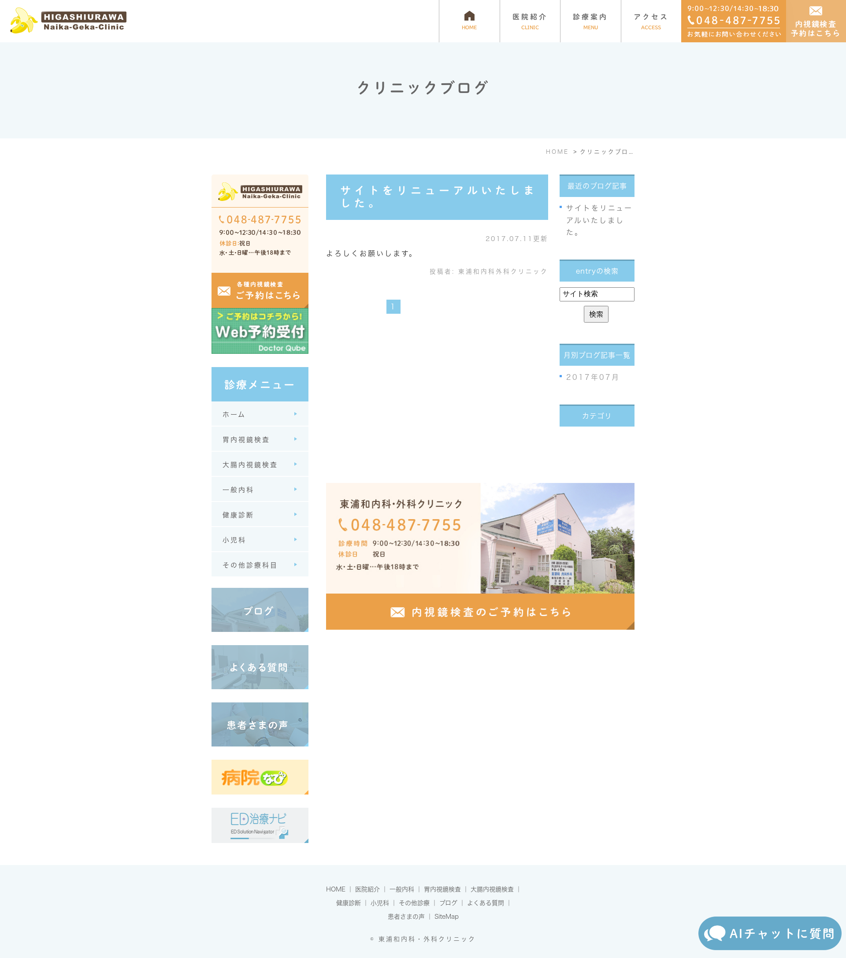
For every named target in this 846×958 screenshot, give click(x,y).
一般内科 (402, 889)
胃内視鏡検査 (442, 889)
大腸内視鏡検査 (492, 889)
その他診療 (414, 903)
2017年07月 (593, 377)
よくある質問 (485, 903)
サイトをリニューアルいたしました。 (599, 219)
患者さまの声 (406, 916)
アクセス (651, 21)
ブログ (448, 903)
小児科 (380, 903)
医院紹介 (367, 889)
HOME (335, 889)
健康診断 (348, 903)
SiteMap (446, 916)
